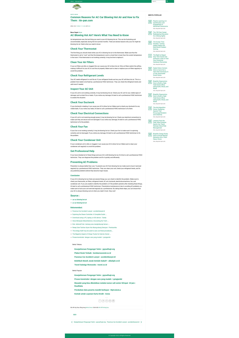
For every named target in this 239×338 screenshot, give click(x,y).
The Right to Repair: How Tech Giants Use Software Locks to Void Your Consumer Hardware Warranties (160, 58)
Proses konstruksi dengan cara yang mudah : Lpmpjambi (98, 279)
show (80, 32)
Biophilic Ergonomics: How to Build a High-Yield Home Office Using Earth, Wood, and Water (160, 84)
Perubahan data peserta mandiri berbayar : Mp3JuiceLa (97, 290)
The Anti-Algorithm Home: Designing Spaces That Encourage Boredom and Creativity (159, 111)
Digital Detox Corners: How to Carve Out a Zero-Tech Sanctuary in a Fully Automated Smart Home (160, 71)
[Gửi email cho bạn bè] (106, 300)
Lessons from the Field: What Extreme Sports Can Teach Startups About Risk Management (159, 124)
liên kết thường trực (103, 307)
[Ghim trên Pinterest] (110, 300)
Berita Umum (74, 14)
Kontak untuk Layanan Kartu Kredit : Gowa (92, 294)
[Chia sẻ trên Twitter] (103, 300)
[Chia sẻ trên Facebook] (99, 300)
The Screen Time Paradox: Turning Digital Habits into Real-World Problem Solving (159, 45)
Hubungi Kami (78, 1)
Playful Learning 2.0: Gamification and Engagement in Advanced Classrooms (160, 23)
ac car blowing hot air (79, 203)
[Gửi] (167, 1)
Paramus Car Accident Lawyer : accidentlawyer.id (94, 257)
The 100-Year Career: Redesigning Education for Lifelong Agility (160, 34)
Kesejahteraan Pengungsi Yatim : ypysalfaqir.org (94, 249)
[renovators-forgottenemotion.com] (79, 7)
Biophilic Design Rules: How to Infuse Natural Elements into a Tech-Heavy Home (160, 136)
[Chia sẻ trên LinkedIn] (113, 300)
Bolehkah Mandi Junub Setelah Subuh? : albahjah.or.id (97, 261)
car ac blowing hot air (79, 199)
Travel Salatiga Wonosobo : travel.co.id (90, 265)
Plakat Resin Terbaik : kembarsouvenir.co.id (92, 253)
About (72, 1)
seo (89, 26)
